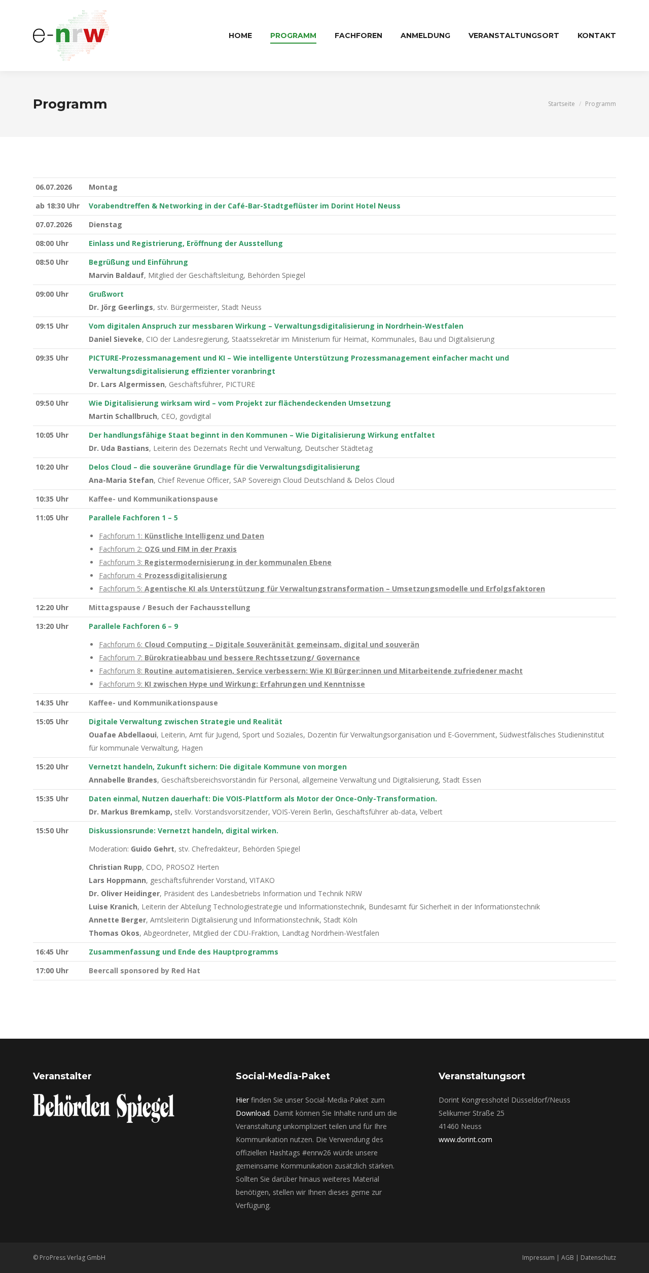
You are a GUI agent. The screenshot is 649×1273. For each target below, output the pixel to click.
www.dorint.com (465, 1139)
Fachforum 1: (181, 536)
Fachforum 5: (322, 588)
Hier (242, 1100)
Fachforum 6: (259, 644)
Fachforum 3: (215, 562)
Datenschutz (598, 1257)
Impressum (538, 1257)
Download (253, 1113)
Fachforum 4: (163, 575)
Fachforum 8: (311, 671)
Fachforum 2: (168, 549)
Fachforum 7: (229, 657)
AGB (567, 1257)
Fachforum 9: (232, 684)
